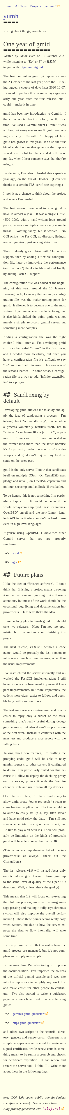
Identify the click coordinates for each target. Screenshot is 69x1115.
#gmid (38, 67)
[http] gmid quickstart (25, 1023)
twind (15, 553)
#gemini (27, 67)
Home (7, 6)
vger (14, 562)
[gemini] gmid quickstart (28, 1014)
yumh (10, 16)
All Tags (20, 6)
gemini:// (50, 6)
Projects (35, 6)
